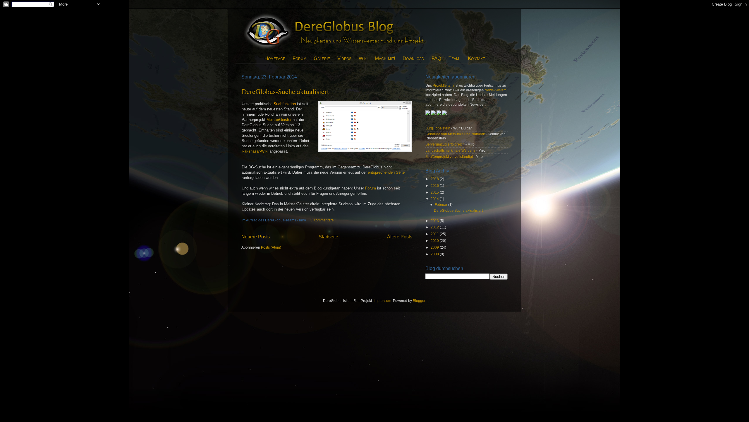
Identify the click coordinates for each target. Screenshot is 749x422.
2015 (435, 192)
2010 (435, 240)
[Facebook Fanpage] (439, 114)
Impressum (382, 301)
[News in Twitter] (444, 114)
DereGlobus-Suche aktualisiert (285, 91)
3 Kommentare (322, 220)
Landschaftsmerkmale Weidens (450, 150)
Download (413, 58)
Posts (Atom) (271, 247)
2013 (435, 221)
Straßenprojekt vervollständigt (449, 156)
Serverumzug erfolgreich (445, 144)
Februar (441, 204)
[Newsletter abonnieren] (428, 114)
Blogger (419, 301)
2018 (435, 179)
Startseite (328, 236)
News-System (495, 90)
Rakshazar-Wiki (255, 151)
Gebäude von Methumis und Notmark (455, 134)
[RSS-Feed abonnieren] (433, 114)
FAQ (436, 58)
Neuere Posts (255, 236)
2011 (435, 234)
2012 (435, 227)
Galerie (322, 58)
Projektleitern (443, 85)
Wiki (363, 58)
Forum (299, 58)
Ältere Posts (399, 236)
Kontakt (476, 58)
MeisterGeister (279, 119)
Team (454, 58)
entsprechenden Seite (386, 172)
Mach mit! (385, 58)
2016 (435, 185)
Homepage (274, 58)
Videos (344, 58)
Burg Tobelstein (437, 128)
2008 (435, 254)
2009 (435, 247)
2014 (435, 199)
